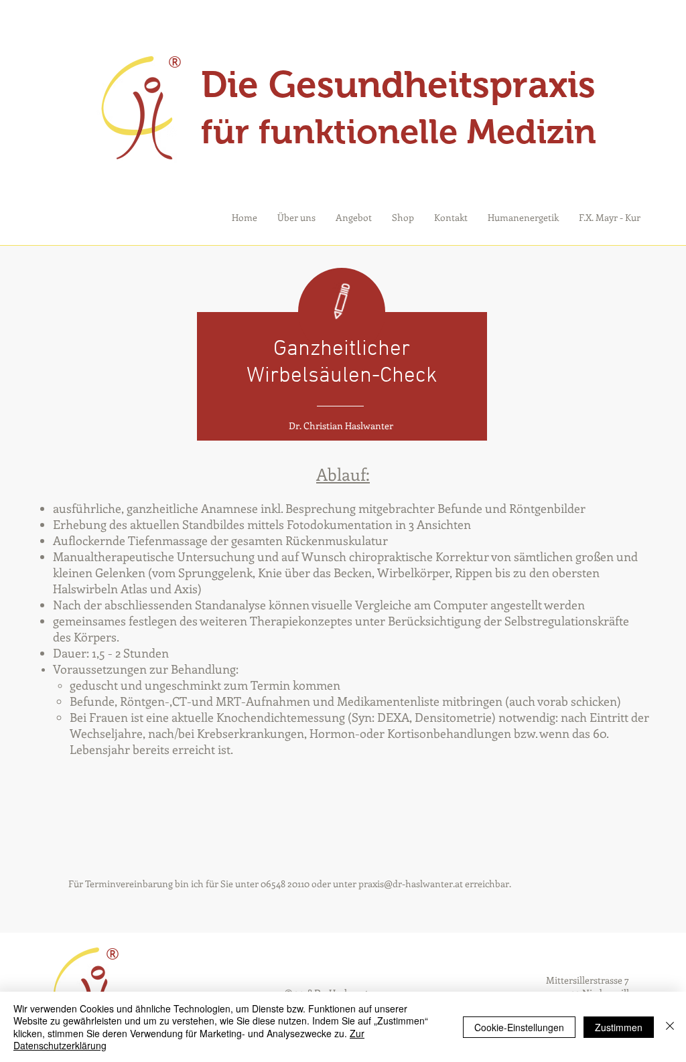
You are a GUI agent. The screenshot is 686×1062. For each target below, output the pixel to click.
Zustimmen (618, 1027)
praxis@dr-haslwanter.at (410, 883)
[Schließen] (670, 1026)
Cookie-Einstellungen (519, 1027)
